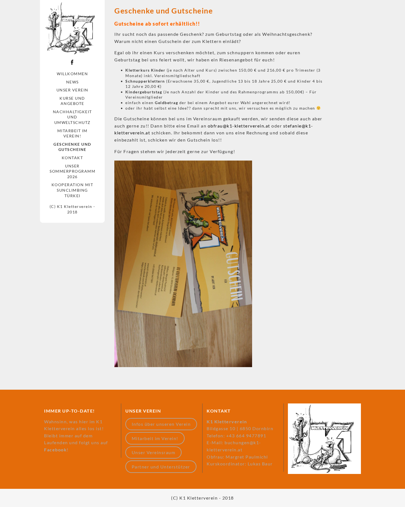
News (72, 82)
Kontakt (72, 157)
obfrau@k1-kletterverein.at (239, 125)
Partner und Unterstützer (161, 466)
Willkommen (72, 73)
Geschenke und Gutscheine (72, 147)
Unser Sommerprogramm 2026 (72, 171)
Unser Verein (72, 90)
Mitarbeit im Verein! (72, 133)
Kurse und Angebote (72, 101)
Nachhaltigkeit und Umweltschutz (72, 117)
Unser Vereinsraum (153, 452)
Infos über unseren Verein (161, 424)
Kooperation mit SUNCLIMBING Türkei (72, 190)
